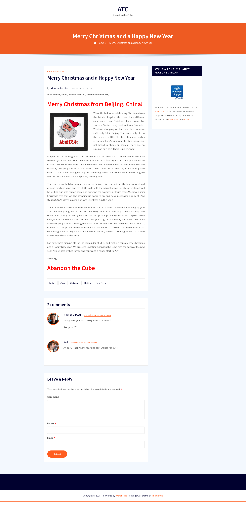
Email (51, 438)
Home (101, 42)
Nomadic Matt (72, 315)
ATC (123, 9)
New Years (101, 283)
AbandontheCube (57, 88)
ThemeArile (157, 495)
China (62, 283)
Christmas (74, 283)
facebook (173, 119)
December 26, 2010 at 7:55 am (84, 342)
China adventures (55, 71)
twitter (186, 119)
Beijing (52, 283)
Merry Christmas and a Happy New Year (130, 42)
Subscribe (160, 111)
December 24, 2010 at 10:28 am (97, 315)
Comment (53, 396)
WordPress (121, 495)
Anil (65, 342)
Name (51, 423)
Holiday (87, 283)
